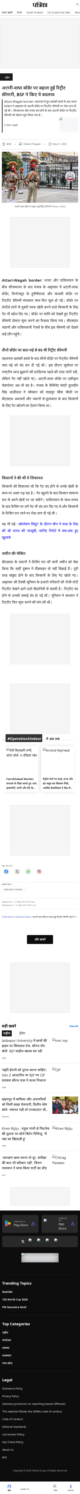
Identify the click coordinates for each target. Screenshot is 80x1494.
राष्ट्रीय (7, 77)
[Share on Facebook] (6, 871)
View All (73, 1026)
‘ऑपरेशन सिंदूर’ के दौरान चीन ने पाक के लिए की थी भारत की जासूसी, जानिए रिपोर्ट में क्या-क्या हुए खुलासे (40, 530)
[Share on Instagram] (39, 871)
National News (23, 916)
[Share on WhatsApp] (28, 871)
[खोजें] (77, 4)
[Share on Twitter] (17, 871)
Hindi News (8, 916)
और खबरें (40, 939)
